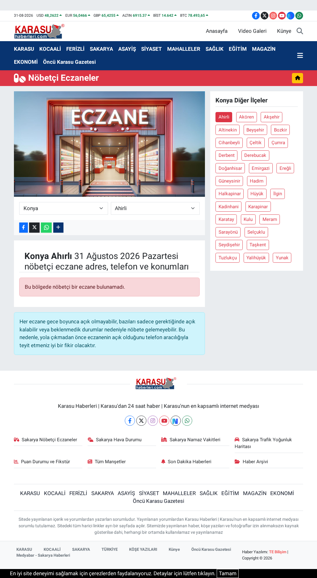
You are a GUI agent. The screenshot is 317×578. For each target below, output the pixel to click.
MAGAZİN (264, 49)
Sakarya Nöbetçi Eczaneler (49, 439)
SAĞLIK (215, 49)
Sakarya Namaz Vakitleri (195, 439)
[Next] (176, 421)
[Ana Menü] (300, 56)
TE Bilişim (277, 552)
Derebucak (255, 155)
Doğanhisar (230, 168)
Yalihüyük (256, 258)
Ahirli (224, 117)
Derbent (227, 155)
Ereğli (285, 168)
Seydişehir (229, 245)
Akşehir (272, 117)
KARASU (24, 49)
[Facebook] (130, 421)
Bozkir (280, 130)
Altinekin (228, 130)
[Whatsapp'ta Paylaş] (46, 227)
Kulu (248, 219)
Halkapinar (230, 193)
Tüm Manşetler (110, 461)
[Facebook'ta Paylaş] (23, 227)
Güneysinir (229, 181)
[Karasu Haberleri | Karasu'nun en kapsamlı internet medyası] (42, 30)
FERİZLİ (75, 49)
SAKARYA (101, 49)
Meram (270, 219)
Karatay (226, 219)
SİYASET (151, 49)
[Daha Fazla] (58, 227)
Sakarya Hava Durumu (118, 439)
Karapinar (258, 206)
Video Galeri (252, 31)
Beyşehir (255, 130)
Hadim (256, 181)
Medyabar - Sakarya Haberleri (43, 555)
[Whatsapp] (187, 421)
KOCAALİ (50, 49)
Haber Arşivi (255, 461)
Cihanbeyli (229, 142)
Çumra (278, 142)
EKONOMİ (26, 62)
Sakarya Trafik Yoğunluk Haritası (263, 443)
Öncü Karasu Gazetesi (69, 62)
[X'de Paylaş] (34, 227)
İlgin (277, 193)
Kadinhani (229, 206)
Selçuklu (256, 232)
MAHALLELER (183, 49)
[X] (141, 421)
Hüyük (256, 193)
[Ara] (300, 31)
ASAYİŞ (127, 49)
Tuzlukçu (228, 258)
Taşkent (258, 245)
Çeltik (256, 142)
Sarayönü (228, 232)
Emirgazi (261, 168)
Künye (284, 31)
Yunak (282, 258)
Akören (246, 117)
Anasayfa (217, 31)
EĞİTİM (238, 49)
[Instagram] (153, 421)
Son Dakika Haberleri (189, 461)
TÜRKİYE (110, 549)
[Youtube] (164, 421)
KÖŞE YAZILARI (143, 549)
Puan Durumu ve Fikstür (45, 461)
